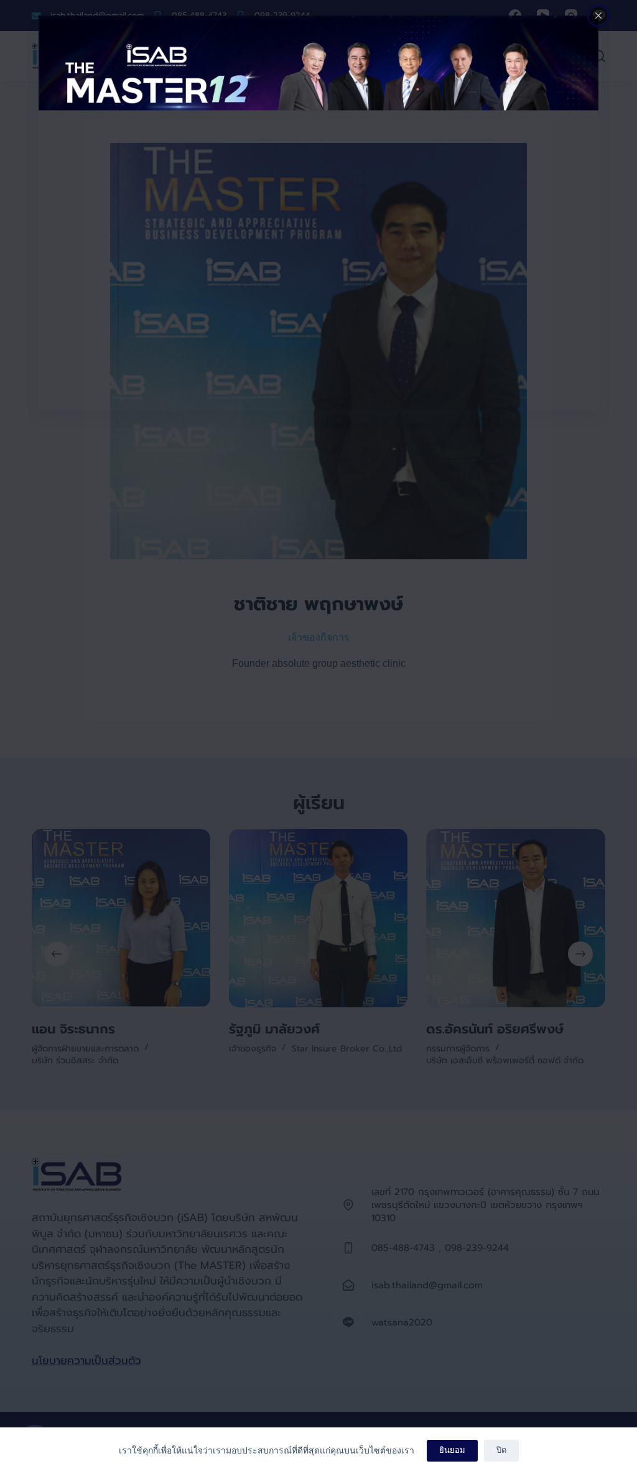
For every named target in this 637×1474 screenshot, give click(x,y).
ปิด (501, 1450)
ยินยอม (452, 1450)
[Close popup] (598, 15)
